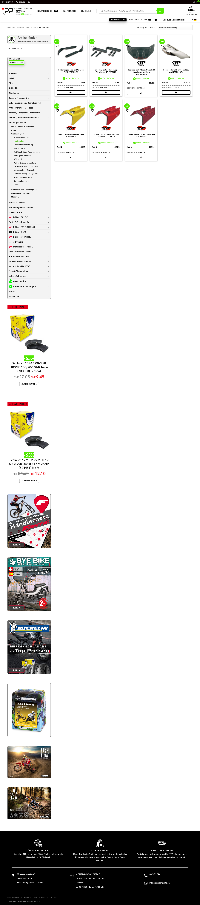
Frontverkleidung (21, 137)
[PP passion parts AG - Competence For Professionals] (17, 11)
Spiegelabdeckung (22, 181)
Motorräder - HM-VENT (19, 266)
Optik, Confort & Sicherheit (23, 127)
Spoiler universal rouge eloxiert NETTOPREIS (141, 135)
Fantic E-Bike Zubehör (19, 222)
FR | (192, 20)
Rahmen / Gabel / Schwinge (22, 190)
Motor (14, 197)
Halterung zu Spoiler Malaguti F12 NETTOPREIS (71, 71)
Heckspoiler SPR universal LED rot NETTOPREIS (176, 71)
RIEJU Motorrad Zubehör (20, 261)
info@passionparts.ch (159, 883)
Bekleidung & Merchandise (21, 207)
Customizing (69, 11)
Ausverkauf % (19, 281)
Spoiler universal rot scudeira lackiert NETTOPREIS (106, 135)
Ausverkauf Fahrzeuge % (24, 286)
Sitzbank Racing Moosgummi (26, 174)
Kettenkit (13, 88)
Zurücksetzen (16, 62)
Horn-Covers (19, 148)
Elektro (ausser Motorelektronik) (24, 117)
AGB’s (35, 898)
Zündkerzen (14, 93)
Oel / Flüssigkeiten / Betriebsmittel (25, 103)
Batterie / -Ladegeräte (19, 98)
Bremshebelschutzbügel (21, 193)
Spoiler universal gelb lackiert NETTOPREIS (71, 135)
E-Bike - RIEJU (19, 232)
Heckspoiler (19, 141)
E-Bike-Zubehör (16, 212)
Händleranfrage (15, 898)
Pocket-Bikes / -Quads (19, 271)
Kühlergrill (18, 159)
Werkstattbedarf (17, 202)
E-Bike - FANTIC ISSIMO (24, 227)
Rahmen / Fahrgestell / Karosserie (24, 113)
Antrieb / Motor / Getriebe (21, 108)
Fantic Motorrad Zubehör (20, 251)
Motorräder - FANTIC (23, 247)
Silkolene (86, 11)
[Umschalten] (49, 73)
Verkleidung (31, 27)
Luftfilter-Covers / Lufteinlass (26, 166)
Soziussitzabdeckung (23, 177)
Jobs (55, 898)
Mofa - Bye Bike (16, 242)
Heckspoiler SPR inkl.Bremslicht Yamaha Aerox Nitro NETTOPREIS (141, 72)
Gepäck (14, 130)
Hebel (11, 78)
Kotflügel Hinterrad (22, 156)
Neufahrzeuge (44, 11)
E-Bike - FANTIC (20, 217)
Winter (12, 291)
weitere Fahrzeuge (17, 276)
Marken (27, 898)
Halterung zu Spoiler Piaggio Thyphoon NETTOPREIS (106, 71)
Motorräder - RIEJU (22, 256)
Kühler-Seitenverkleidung (25, 163)
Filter (11, 83)
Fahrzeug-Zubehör (15, 27)
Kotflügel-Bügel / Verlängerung (27, 152)
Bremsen (13, 73)
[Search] (160, 11)
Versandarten (45, 898)
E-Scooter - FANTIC (22, 237)
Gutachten (14, 296)
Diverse (17, 184)
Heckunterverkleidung (23, 145)
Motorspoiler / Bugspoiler (25, 170)
